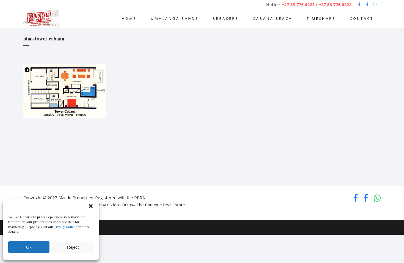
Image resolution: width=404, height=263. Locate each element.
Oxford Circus (120, 204)
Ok (29, 247)
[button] (90, 206)
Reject (73, 247)
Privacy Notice (65, 226)
